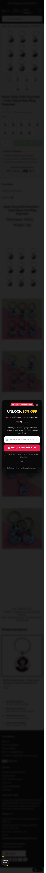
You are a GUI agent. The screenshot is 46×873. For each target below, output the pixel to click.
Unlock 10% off (5, 861)
